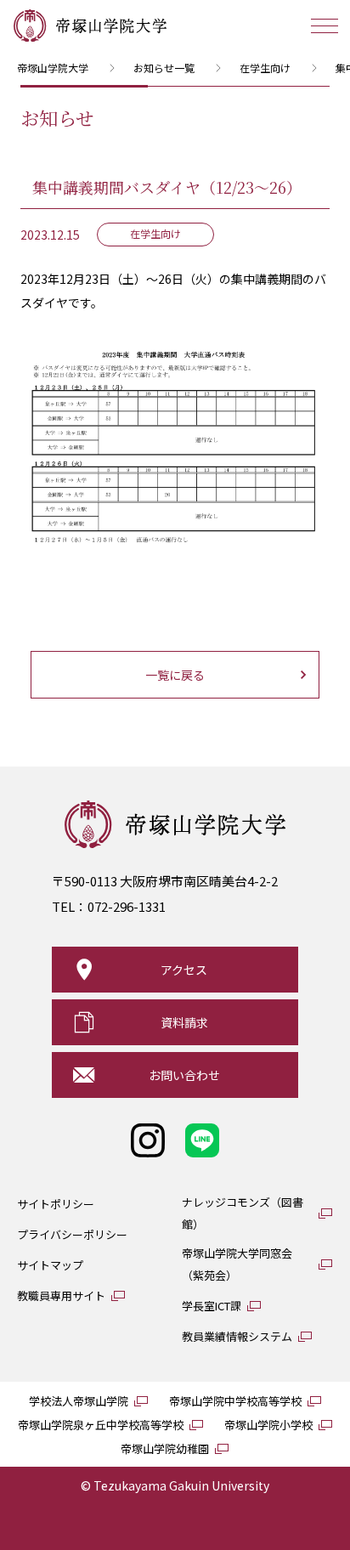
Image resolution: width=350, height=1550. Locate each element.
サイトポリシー (55, 1204)
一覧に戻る (175, 674)
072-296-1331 (127, 906)
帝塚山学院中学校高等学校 (235, 1401)
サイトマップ (50, 1265)
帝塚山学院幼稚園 (165, 1448)
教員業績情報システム (237, 1336)
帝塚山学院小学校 (268, 1425)
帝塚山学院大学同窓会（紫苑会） (237, 1264)
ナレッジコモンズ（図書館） (242, 1213)
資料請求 (184, 1022)
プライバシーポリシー (72, 1234)
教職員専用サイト (61, 1295)
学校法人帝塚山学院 (78, 1401)
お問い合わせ (184, 1074)
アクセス (184, 969)
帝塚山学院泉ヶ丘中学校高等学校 (100, 1425)
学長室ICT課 (211, 1306)
